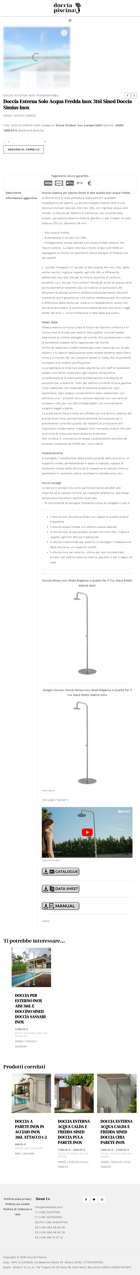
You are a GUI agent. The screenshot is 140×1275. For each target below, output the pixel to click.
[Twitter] (94, 1199)
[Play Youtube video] (87, 832)
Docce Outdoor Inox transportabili (31, 95)
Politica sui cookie (17, 1204)
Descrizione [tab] (13, 192)
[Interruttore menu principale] (70, 20)
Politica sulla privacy (17, 1199)
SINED (119, 125)
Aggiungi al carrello (23, 149)
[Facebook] (86, 1199)
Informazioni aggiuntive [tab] (21, 198)
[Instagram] (102, 1199)
